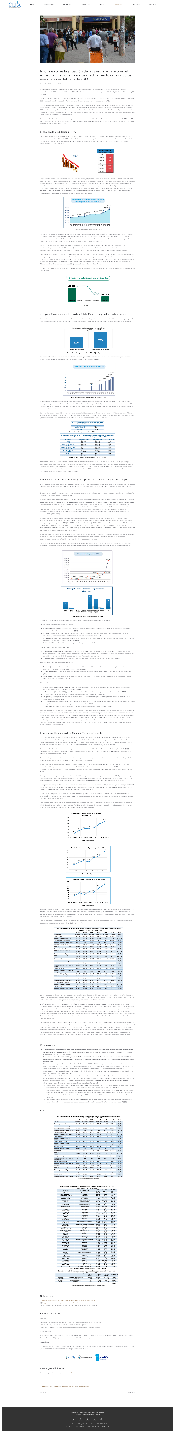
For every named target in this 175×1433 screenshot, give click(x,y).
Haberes (74, 1386)
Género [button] (101, 4)
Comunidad (136, 4)
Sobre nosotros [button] (49, 4)
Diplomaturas (85, 4)
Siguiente (131, 1392)
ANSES (42, 1386)
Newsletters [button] (67, 4)
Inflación (48, 1386)
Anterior (43, 1392)
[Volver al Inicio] (14, 4)
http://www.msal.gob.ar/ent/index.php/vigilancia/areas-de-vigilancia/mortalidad (68, 1300)
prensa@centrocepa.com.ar (91, 1414)
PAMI (87, 1386)
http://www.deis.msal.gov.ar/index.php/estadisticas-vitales (61, 1303)
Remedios (81, 1386)
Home (32, 4)
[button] (166, 4)
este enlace (70, 1373)
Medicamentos (66, 1386)
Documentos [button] (118, 4)
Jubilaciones (56, 1386)
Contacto (152, 4)
